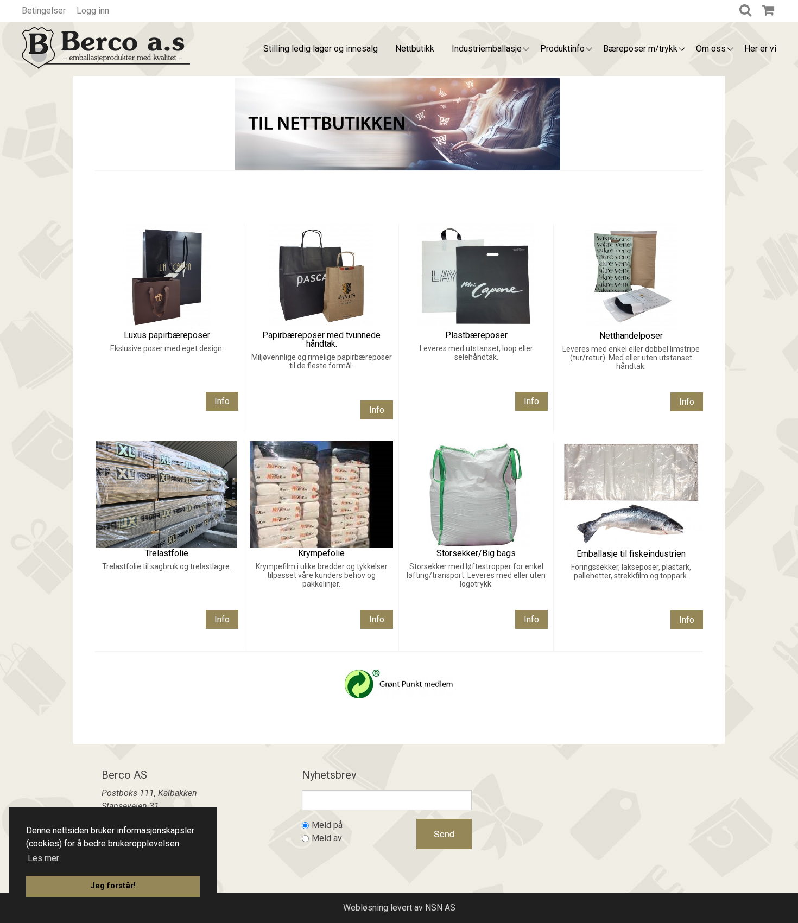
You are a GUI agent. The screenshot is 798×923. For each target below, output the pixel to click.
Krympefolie (321, 553)
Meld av (327, 838)
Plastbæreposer (476, 335)
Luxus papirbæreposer (167, 335)
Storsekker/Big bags (476, 553)
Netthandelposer (631, 335)
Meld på (327, 825)
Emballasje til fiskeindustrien (631, 554)
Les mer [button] (43, 858)
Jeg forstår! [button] (113, 885)
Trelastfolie (166, 553)
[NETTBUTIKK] (397, 122)
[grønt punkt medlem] (399, 683)
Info (222, 401)
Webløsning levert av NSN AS (399, 907)
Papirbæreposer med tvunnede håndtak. (321, 339)
